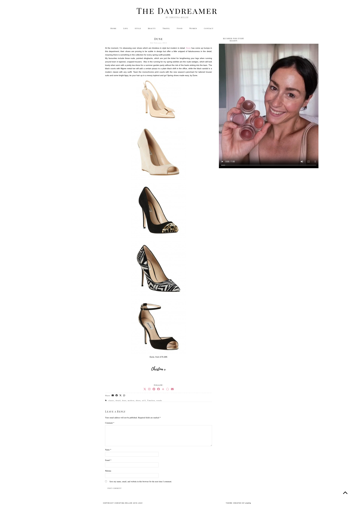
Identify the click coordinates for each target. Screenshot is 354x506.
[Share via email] (113, 395)
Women (193, 28)
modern (131, 400)
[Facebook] (234, 28)
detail (118, 400)
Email (108, 460)
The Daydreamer (177, 10)
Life (125, 28)
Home (113, 28)
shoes (138, 400)
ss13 (144, 400)
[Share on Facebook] (117, 395)
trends (159, 400)
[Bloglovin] (240, 28)
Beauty (152, 28)
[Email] (246, 28)
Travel (166, 28)
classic (111, 400)
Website (108, 470)
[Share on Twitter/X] (121, 395)
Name (108, 449)
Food (180, 28)
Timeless (151, 400)
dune (124, 400)
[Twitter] (222, 28)
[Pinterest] (154, 389)
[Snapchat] (167, 389)
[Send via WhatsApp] (124, 395)
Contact (209, 28)
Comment (109, 422)
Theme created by (238, 503)
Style (138, 28)
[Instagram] (228, 28)
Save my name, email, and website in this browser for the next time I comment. (141, 481)
